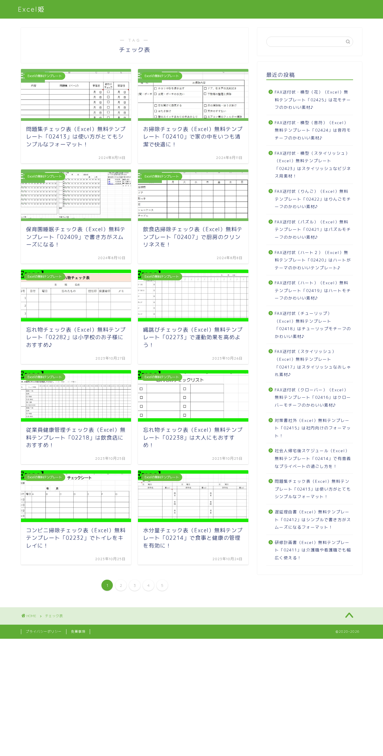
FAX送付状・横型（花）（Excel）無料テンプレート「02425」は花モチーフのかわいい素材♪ (313, 99)
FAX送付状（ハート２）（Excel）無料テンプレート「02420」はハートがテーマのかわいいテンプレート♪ (313, 260)
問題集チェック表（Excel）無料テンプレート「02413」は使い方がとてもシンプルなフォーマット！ (313, 488)
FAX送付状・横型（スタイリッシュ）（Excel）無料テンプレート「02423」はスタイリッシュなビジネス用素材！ (313, 164)
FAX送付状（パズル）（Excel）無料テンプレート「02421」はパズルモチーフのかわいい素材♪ (313, 229)
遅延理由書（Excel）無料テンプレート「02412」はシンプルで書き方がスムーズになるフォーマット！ (313, 519)
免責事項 (78, 631)
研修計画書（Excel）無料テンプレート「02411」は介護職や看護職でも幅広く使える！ (313, 549)
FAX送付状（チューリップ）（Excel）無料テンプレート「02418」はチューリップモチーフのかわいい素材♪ (313, 324)
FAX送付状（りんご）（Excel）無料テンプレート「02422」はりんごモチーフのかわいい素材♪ (313, 198)
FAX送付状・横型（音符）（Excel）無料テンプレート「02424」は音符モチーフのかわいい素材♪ (313, 130)
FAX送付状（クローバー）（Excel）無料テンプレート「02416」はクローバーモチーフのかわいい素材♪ (313, 397)
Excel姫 (31, 9)
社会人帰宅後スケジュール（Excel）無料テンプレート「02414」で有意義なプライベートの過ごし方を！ (313, 458)
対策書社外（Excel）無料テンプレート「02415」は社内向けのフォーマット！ (313, 427)
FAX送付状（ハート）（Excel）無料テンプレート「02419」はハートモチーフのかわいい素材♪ (313, 290)
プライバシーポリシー (44, 631)
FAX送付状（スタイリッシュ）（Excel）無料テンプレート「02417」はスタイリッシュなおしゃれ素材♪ (313, 362)
